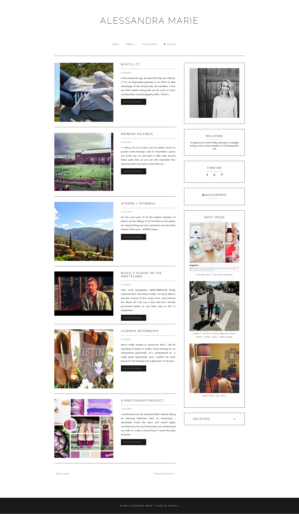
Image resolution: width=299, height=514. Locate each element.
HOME (115, 44)
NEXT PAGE (62, 474)
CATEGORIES (149, 44)
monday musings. (137, 134)
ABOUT (130, 44)
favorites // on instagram (214, 275)
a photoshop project (142, 400)
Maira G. (173, 506)
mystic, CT (130, 64)
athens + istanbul (138, 203)
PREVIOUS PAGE (164, 474)
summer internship (140, 331)
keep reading (133, 102)
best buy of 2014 (214, 396)
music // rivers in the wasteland (141, 274)
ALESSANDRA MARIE (149, 21)
